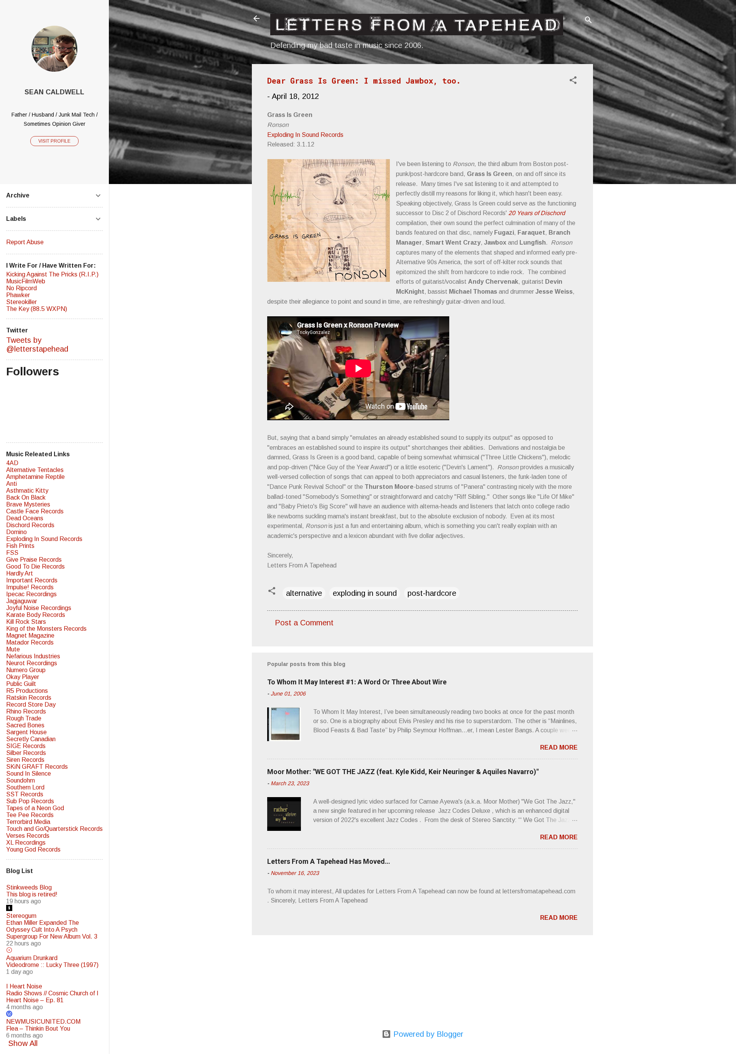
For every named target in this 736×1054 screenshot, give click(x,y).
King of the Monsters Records (46, 628)
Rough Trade (23, 718)
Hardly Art (19, 573)
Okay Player (22, 677)
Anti (11, 483)
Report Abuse (25, 242)
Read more (559, 747)
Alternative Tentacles (35, 470)
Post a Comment (304, 622)
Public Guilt (21, 684)
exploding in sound (365, 593)
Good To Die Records (35, 566)
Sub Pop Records (30, 801)
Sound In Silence (28, 773)
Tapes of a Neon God (35, 808)
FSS (12, 552)
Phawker (18, 295)
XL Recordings (26, 842)
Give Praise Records (34, 559)
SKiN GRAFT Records (37, 766)
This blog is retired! (32, 894)
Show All (23, 1043)
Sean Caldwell (54, 92)
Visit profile (54, 141)
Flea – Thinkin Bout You (38, 1028)
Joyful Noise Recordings (38, 608)
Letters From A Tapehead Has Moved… (328, 861)
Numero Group (26, 670)
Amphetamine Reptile (35, 477)
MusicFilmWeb (25, 281)
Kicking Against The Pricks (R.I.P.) (52, 274)
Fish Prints (20, 546)
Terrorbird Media (28, 822)
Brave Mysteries (28, 504)
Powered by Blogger (427, 1034)
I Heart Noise (24, 986)
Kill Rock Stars (26, 621)
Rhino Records (26, 711)
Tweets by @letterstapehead (37, 344)
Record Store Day (31, 704)
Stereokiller (21, 302)
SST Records (24, 794)
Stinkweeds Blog (29, 887)
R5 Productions (27, 690)
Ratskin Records (28, 697)
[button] (573, 81)
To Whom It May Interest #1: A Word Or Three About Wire (357, 682)
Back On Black (26, 497)
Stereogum (21, 916)
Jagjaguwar (21, 601)
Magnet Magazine (30, 635)
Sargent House (26, 732)
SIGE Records (26, 746)
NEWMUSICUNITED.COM (43, 1021)
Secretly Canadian (31, 739)
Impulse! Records (30, 587)
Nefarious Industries (33, 656)
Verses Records (27, 835)
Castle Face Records (35, 511)
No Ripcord (21, 288)
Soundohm (20, 780)
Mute (13, 649)
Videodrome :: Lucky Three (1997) (52, 965)
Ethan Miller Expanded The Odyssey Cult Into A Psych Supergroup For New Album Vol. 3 (51, 929)
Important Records (32, 580)
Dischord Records (30, 525)
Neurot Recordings (31, 663)
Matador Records (30, 642)
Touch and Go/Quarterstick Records (54, 828)
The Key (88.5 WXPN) (36, 309)
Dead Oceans (24, 518)
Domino (16, 532)
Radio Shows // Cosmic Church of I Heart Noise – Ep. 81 (52, 996)
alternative (304, 593)
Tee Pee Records (30, 815)
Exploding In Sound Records (305, 135)
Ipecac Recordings (31, 594)
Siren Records (25, 759)
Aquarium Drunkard (32, 958)
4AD (12, 463)
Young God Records (33, 849)
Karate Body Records (35, 615)
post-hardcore (431, 593)
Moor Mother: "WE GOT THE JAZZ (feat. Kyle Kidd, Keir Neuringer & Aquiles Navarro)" (403, 772)
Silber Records (26, 753)
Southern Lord (25, 787)
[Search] (588, 21)
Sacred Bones (25, 725)
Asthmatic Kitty (27, 490)
